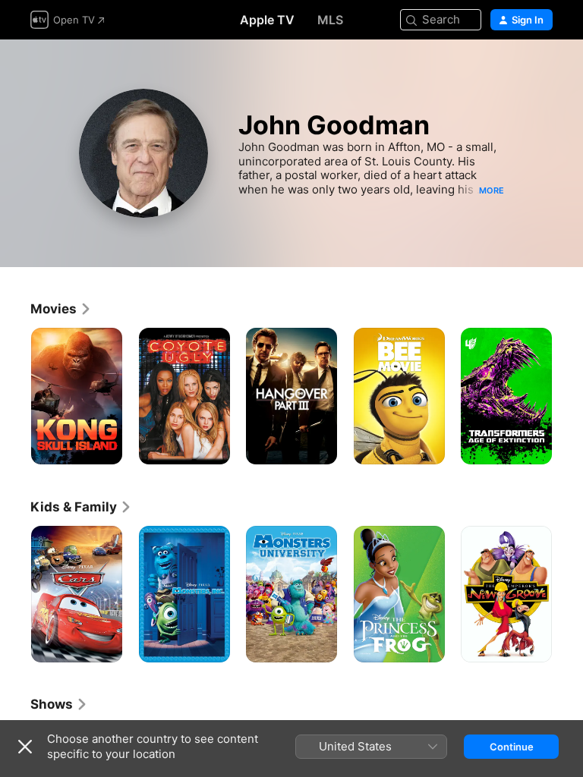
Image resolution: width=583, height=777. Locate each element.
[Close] (25, 746)
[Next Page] (567, 396)
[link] (61, 308)
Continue (512, 747)
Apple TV (267, 19)
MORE (491, 190)
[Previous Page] (15, 396)
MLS (330, 19)
